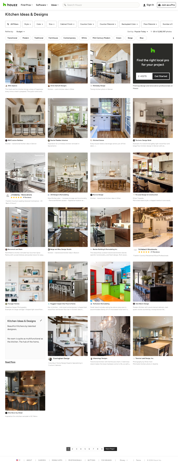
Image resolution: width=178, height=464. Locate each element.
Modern (26, 38)
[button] (13, 24)
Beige (130, 38)
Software (41, 5)
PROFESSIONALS (75, 460)
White (84, 38)
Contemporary (69, 38)
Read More (10, 362)
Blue (141, 38)
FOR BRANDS (106, 460)
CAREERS (42, 460)
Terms (138, 460)
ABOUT (29, 460)
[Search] (65, 5)
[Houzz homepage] (10, 4)
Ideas (54, 5)
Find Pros (26, 5)
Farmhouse (53, 38)
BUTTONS (91, 460)
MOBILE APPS (57, 460)
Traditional (38, 38)
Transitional (12, 38)
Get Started (161, 76)
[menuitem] (26, 5)
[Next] (173, 38)
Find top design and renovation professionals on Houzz (153, 87)
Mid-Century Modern (101, 38)
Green (118, 38)
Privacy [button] (122, 460)
